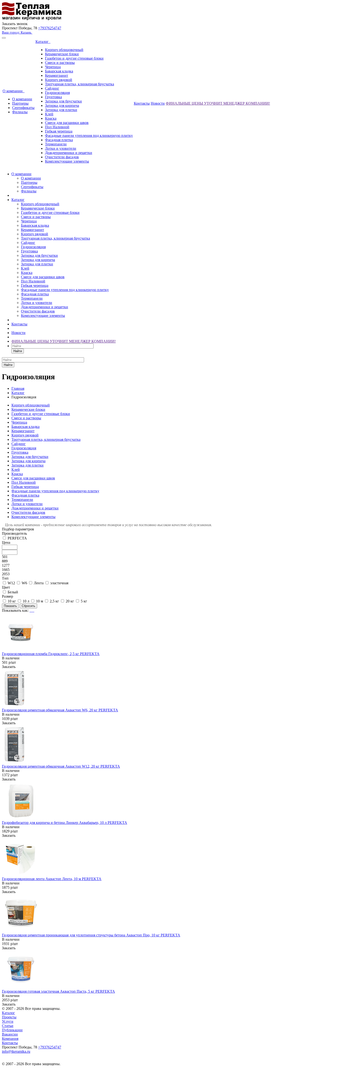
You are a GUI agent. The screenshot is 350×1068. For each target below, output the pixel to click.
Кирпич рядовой (58, 80)
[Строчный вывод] (32, 610)
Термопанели (56, 144)
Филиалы (20, 112)
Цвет (6, 587)
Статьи (7, 1026)
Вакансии (10, 1034)
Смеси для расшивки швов (67, 123)
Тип (5, 578)
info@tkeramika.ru (16, 1051)
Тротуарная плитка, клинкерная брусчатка (79, 84)
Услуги (7, 1021)
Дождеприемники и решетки (68, 153)
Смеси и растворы (60, 63)
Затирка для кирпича (62, 105)
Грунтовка (53, 97)
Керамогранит (56, 75)
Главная (17, 388)
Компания (10, 1039)
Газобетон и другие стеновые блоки (74, 58)
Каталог (42, 42)
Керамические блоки (62, 54)
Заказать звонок (15, 24)
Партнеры (20, 103)
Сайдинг (52, 88)
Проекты (9, 1017)
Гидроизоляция (57, 93)
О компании (14, 91)
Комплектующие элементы (67, 161)
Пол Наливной (57, 127)
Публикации (12, 1030)
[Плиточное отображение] (30, 610)
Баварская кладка (59, 71)
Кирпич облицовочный (64, 50)
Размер (7, 596)
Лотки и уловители (60, 148)
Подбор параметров (18, 529)
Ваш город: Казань (17, 32)
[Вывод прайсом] (33, 610)
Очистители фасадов (62, 157)
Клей (49, 114)
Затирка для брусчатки (63, 101)
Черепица (53, 67)
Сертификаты (23, 108)
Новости (158, 103)
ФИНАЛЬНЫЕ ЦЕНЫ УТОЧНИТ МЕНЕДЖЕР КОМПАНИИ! (218, 103)
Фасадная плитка (59, 140)
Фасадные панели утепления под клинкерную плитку (89, 136)
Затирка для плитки (61, 110)
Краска (50, 118)
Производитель (14, 533)
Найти (17, 351)
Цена (6, 542)
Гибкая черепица (58, 131)
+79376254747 (49, 28)
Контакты (142, 103)
